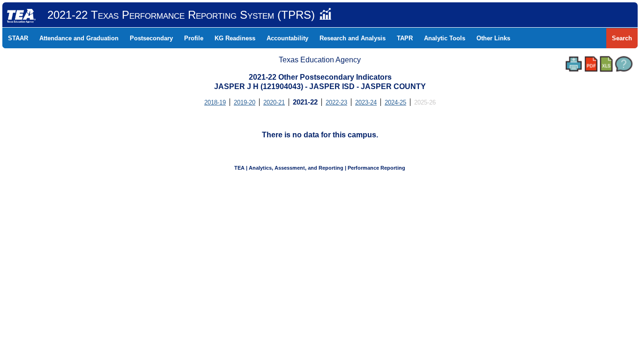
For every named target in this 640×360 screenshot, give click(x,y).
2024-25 (395, 102)
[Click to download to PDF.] (591, 64)
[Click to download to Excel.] (606, 64)
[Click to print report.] (573, 64)
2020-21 (274, 102)
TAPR (405, 38)
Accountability (287, 38)
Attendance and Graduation (79, 38)
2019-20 (244, 102)
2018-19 (215, 102)
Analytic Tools (444, 38)
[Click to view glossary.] (624, 64)
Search (622, 38)
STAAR (18, 38)
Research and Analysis (353, 38)
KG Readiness (235, 38)
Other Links (493, 38)
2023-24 (366, 102)
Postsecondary (151, 38)
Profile (193, 38)
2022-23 (336, 102)
